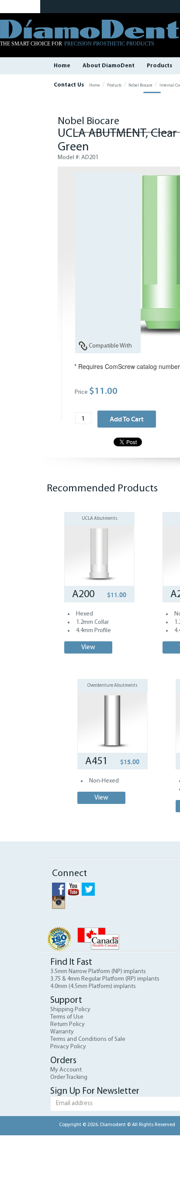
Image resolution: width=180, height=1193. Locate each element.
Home (62, 66)
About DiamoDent (109, 66)
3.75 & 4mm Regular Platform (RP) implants (104, 979)
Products (159, 66)
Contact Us (69, 85)
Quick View (99, 541)
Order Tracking (68, 1077)
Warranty (62, 1032)
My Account (66, 1070)
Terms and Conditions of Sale (87, 1039)
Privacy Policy (68, 1046)
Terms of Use (66, 1017)
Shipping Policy (70, 1009)
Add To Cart (127, 418)
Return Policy (67, 1024)
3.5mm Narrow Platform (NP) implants (98, 971)
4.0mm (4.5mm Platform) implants (93, 986)
